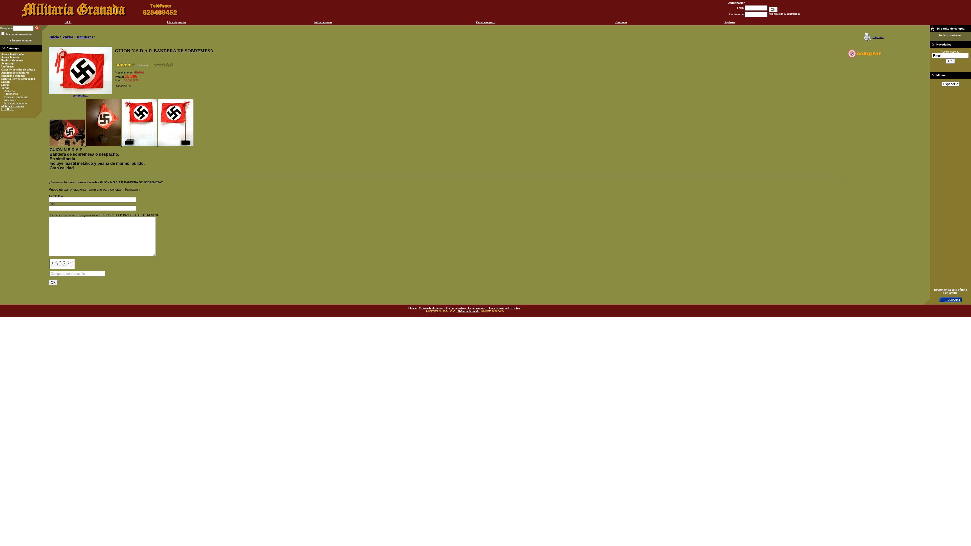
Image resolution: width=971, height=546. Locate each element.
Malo (160, 65)
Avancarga (8, 63)
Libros (5, 84)
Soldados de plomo (15, 102)
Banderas (85, 37)
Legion (5, 81)
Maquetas (9, 99)
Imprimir (878, 37)
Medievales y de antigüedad (18, 78)
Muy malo (156, 65)
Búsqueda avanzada (21, 40)
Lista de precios (176, 22)
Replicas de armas (12, 60)
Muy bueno (167, 65)
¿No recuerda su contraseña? (784, 13)
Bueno (164, 65)
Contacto (621, 22)
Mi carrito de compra (432, 307)
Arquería (9, 90)
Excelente (171, 65)
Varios (5, 87)
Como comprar (485, 22)
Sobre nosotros (323, 22)
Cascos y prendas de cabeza (18, 69)
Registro (729, 22)
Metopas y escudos (12, 105)
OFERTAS (7, 108)
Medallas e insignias (13, 75)
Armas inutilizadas (12, 54)
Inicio (67, 22)
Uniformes (7, 66)
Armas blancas (10, 57)
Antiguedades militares (15, 72)
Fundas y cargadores (16, 96)
